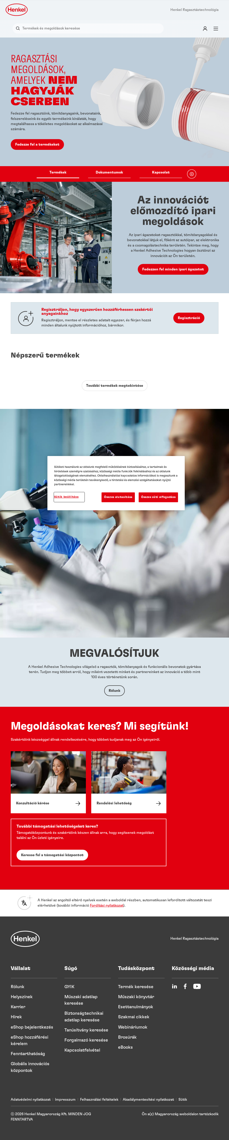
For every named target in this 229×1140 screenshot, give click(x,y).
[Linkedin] (174, 986)
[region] (116, 483)
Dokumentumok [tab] (109, 172)
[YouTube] (197, 986)
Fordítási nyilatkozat (106, 905)
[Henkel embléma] (17, 10)
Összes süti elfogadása (158, 497)
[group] (114, 110)
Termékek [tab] (57, 172)
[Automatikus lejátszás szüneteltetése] (192, 174)
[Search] (18, 28)
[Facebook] (185, 986)
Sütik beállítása (66, 497)
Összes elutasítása (118, 497)
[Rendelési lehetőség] (128, 782)
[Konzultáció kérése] (48, 782)
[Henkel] (25, 939)
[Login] (205, 28)
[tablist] (109, 174)
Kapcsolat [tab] (161, 172)
